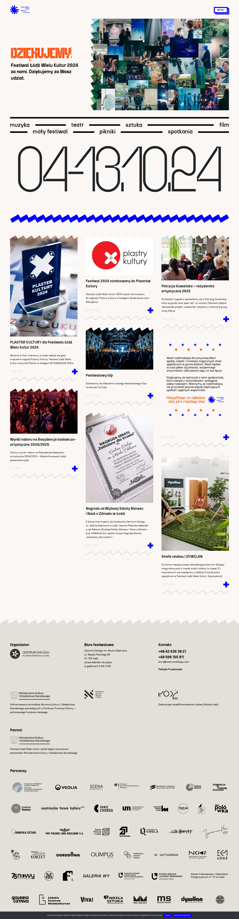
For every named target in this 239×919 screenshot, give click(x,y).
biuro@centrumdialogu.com (173, 662)
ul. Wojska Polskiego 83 (97, 654)
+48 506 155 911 (171, 657)
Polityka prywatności (182, 915)
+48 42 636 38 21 (172, 651)
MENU (220, 10)
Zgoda (167, 915)
